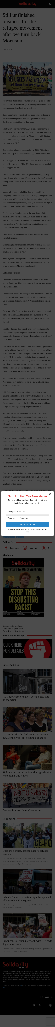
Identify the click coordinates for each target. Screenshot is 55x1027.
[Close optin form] (50, 494)
